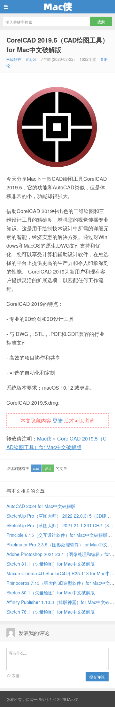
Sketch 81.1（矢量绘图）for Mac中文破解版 (50, 563)
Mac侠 (57, 6)
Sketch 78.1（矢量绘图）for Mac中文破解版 (50, 611)
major (31, 59)
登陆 (57, 420)
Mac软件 (13, 59)
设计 (48, 468)
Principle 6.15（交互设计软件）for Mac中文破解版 (56, 535)
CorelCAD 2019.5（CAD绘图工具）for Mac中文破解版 (57, 44)
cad (36, 468)
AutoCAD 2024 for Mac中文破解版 (40, 506)
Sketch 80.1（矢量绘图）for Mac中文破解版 (50, 592)
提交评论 (97, 676)
